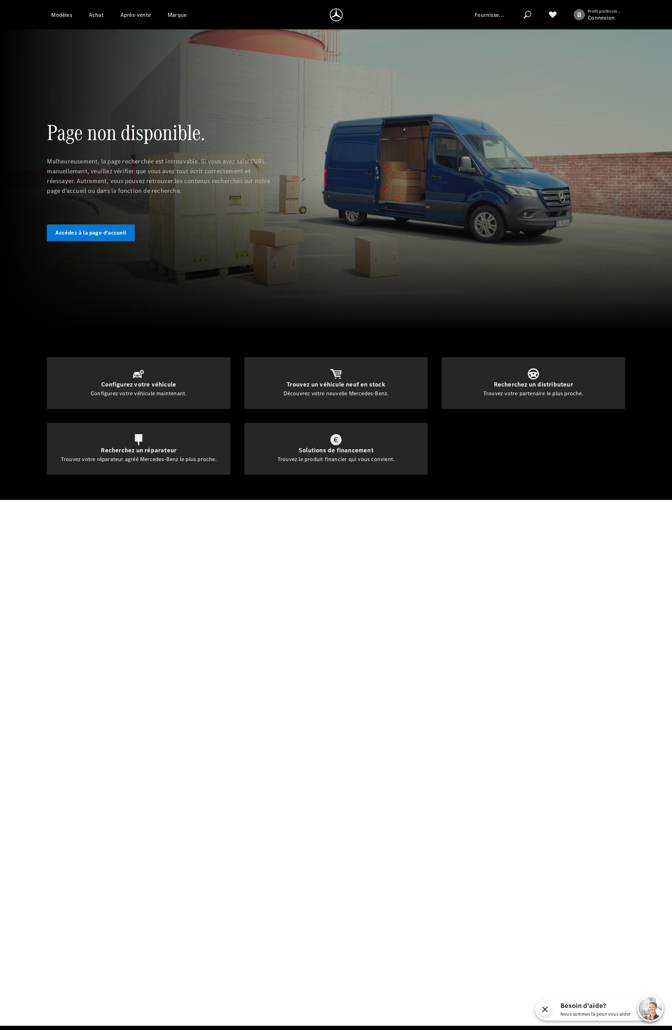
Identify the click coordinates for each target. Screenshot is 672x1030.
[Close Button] (545, 1009)
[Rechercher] (527, 14)
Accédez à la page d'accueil (90, 232)
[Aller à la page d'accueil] (336, 15)
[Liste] (552, 14)
